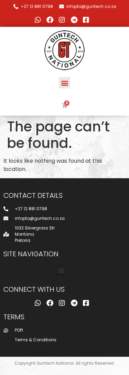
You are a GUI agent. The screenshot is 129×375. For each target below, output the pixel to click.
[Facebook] (49, 20)
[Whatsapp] (37, 20)
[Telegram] (74, 20)
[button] (64, 82)
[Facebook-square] (86, 20)
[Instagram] (61, 20)
